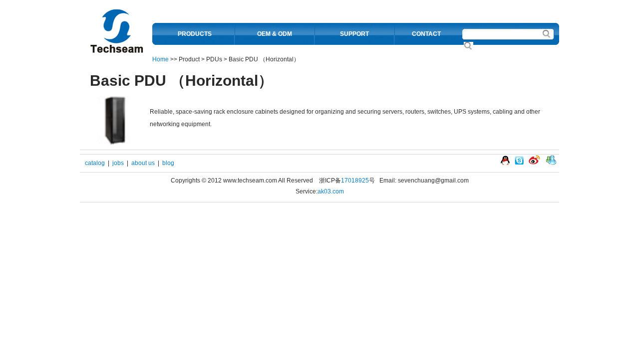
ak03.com (331, 191)
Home (160, 59)
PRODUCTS (195, 33)
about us (143, 163)
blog (168, 163)
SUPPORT (354, 33)
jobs (118, 163)
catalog (95, 163)
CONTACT (426, 33)
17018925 (355, 180)
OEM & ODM (274, 33)
